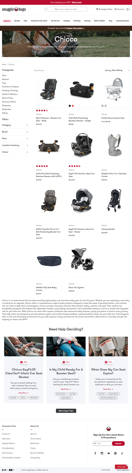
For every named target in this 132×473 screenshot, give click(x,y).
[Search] (46, 9)
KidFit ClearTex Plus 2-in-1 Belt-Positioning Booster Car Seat (48, 232)
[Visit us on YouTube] (108, 453)
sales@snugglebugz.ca (123, 470)
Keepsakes (6, 109)
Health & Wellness (10, 94)
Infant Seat (33, 397)
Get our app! (121, 466)
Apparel (5, 79)
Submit (118, 443)
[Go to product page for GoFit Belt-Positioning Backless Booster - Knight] (82, 89)
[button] (42, 110)
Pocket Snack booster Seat (112, 118)
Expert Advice (66, 398)
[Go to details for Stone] (106, 106)
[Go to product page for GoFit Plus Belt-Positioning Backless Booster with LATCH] (49, 145)
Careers (33, 448)
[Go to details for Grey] (102, 106)
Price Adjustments (8, 448)
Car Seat (13, 397)
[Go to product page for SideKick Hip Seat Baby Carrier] (49, 259)
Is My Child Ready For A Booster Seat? (66, 371)
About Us (33, 434)
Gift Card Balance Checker (11, 458)
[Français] (12, 470)
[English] (5, 470)
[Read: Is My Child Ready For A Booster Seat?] (66, 346)
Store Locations (35, 439)
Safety (5, 113)
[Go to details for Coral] (73, 106)
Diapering (6, 105)
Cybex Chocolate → (75, 28)
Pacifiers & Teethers (10, 87)
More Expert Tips (66, 411)
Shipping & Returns (8, 443)
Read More (66, 51)
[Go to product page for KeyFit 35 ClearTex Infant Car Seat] (82, 145)
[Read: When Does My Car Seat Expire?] (108, 346)
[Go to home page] (14, 9)
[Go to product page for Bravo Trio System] (82, 259)
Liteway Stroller (108, 229)
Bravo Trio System (76, 287)
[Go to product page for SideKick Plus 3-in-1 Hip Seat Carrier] (114, 145)
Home (4, 64)
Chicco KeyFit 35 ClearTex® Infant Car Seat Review (23, 373)
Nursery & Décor (9, 102)
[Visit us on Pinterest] (115, 453)
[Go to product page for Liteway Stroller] (114, 200)
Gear (4, 75)
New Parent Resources (108, 398)
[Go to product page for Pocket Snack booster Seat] (114, 89)
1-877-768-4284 (105, 470)
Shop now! (77, 2)
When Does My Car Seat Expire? (108, 371)
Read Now (22, 393)
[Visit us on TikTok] (122, 453)
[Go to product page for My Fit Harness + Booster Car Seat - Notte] (49, 89)
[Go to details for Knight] (70, 106)
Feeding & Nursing (10, 90)
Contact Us (6, 434)
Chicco (39, 114)
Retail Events (34, 443)
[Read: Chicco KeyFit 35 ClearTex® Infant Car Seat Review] (23, 346)
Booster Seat (60, 394)
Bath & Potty (7, 98)
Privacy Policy (35, 458)
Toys (4, 83)
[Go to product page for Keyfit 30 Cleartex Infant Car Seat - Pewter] (82, 200)
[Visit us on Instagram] (102, 453)
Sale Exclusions (7, 453)
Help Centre (6, 439)
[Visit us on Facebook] (95, 453)
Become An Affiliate (37, 453)
